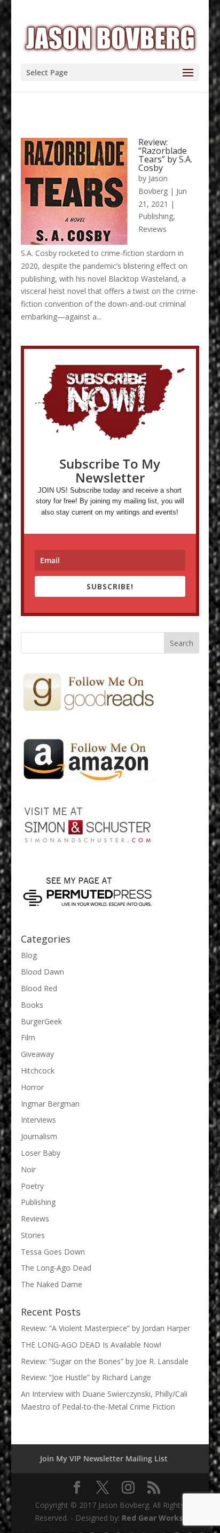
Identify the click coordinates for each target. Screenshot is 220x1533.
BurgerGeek (41, 1021)
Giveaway (37, 1054)
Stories (33, 1235)
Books (32, 1005)
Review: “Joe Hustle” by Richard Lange (86, 1377)
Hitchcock (37, 1070)
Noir (28, 1169)
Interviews (38, 1120)
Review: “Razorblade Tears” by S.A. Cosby (165, 155)
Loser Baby (40, 1153)
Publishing (155, 216)
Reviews (152, 229)
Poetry (32, 1186)
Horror (32, 1087)
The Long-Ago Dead (56, 1268)
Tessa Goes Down (53, 1252)
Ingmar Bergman (50, 1104)
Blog (29, 955)
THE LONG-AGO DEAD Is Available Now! (91, 1345)
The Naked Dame (51, 1284)
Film (28, 1037)
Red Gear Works (152, 1518)
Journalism (39, 1136)
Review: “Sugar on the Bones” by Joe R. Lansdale (104, 1361)
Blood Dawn (42, 972)
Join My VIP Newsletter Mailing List (104, 1458)
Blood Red (39, 988)
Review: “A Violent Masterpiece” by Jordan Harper (105, 1328)
